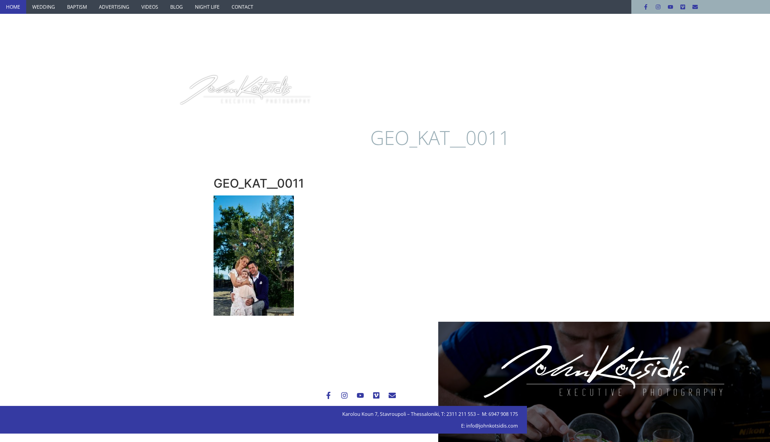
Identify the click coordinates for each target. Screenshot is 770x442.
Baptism (77, 7)
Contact (242, 7)
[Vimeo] (682, 7)
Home (13, 7)
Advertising (114, 7)
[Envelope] (695, 7)
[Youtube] (670, 7)
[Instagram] (658, 7)
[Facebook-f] (645, 7)
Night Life (207, 7)
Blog (176, 7)
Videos (149, 7)
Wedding (43, 7)
